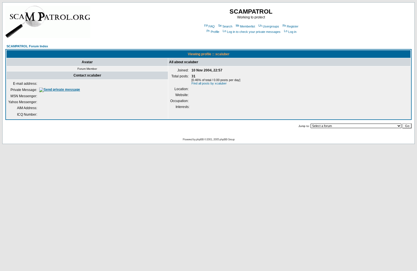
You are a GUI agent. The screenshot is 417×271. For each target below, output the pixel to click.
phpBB (200, 139)
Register (292, 26)
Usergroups (271, 26)
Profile (215, 31)
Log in (292, 31)
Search (227, 26)
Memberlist (247, 26)
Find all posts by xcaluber (209, 83)
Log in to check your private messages (254, 31)
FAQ (211, 26)
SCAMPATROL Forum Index (27, 46)
